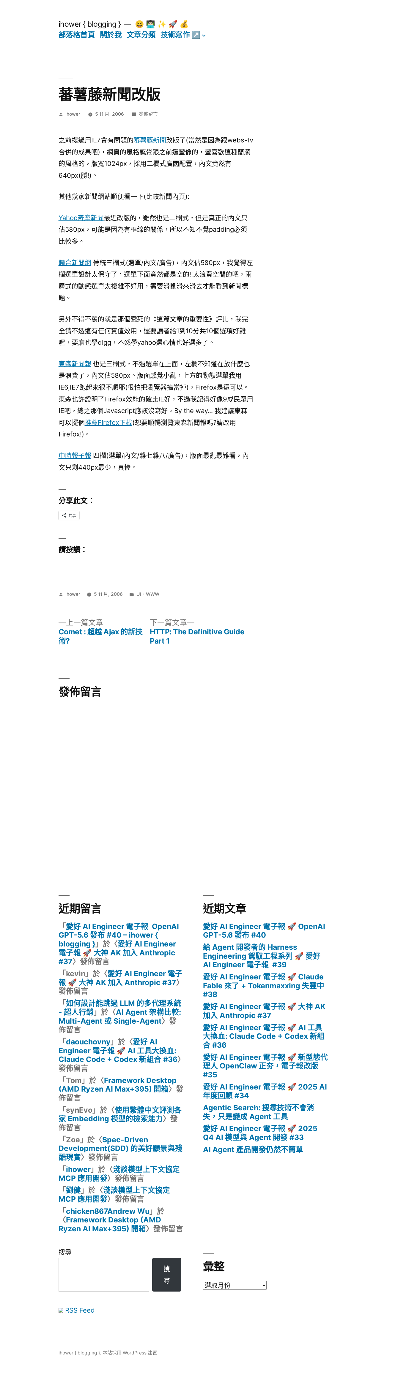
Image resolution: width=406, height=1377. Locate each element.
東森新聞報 (75, 364)
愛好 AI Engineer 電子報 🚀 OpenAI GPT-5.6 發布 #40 (264, 931)
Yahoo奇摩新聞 (81, 218)
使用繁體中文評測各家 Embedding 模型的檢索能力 (120, 1114)
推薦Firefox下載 (108, 422)
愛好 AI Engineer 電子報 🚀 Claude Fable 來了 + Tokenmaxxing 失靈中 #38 (263, 985)
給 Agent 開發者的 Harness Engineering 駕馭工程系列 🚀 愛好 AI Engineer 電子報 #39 (261, 956)
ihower (72, 114)
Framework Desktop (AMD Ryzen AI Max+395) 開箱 (118, 1085)
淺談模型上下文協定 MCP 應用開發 (119, 1174)
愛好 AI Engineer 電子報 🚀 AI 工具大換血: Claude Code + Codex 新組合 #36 (118, 1050)
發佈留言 (148, 114)
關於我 (111, 34)
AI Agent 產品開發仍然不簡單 (253, 1149)
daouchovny (88, 1041)
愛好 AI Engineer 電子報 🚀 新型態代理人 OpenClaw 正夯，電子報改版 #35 (265, 1066)
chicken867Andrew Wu (108, 1211)
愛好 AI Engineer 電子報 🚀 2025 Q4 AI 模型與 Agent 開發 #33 (260, 1133)
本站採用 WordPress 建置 (130, 1353)
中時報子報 (75, 455)
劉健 (73, 1190)
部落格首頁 (77, 34)
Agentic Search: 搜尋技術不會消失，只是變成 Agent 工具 (258, 1112)
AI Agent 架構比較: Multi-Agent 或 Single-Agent (120, 1016)
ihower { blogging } (90, 24)
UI (138, 594)
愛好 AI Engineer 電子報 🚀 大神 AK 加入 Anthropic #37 (117, 952)
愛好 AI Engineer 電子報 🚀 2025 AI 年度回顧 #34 (265, 1091)
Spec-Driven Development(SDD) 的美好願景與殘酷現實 (120, 1148)
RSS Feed (79, 1310)
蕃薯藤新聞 (149, 140)
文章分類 (141, 34)
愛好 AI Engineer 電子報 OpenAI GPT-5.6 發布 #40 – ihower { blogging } (119, 935)
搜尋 (65, 1252)
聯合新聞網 (75, 262)
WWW (152, 594)
